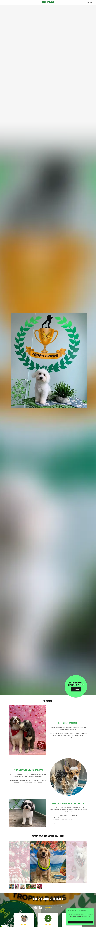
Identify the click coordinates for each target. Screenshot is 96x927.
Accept (80, 922)
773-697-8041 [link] (89, 2)
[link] (48, 3)
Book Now (76, 689)
